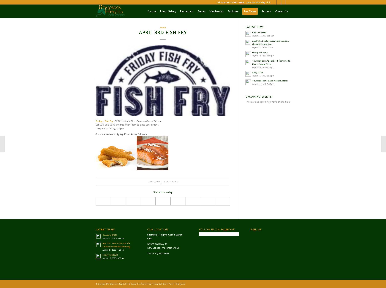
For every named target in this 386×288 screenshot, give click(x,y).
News (163, 27)
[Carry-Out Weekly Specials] (383, 144)
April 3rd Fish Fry (163, 32)
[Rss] (283, 2)
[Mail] (288, 2)
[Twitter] (279, 2)
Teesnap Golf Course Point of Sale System (168, 284)
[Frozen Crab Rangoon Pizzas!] (2, 144)
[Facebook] (274, 2)
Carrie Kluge (171, 181)
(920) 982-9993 (235, 2)
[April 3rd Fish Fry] (163, 80)
